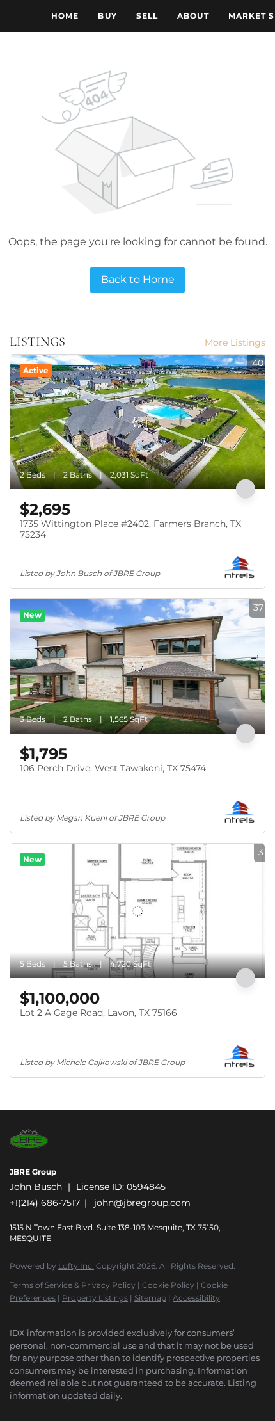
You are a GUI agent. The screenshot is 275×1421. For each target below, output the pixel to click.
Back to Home (138, 279)
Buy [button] (107, 15)
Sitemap (150, 1298)
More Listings (235, 342)
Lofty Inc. (76, 1266)
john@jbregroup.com (142, 1202)
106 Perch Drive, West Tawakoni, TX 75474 (113, 768)
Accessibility (196, 1298)
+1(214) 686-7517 (45, 1202)
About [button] (193, 15)
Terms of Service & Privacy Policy (73, 1285)
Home (65, 15)
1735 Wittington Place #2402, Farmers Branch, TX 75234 (130, 529)
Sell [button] (147, 15)
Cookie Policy (168, 1285)
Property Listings (95, 1298)
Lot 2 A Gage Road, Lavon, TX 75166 (98, 1012)
